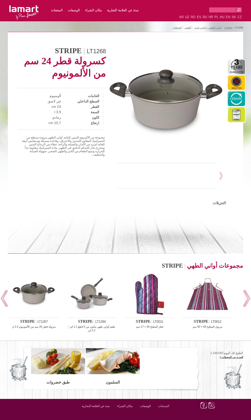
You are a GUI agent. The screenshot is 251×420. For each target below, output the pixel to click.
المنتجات (57, 10)
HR (211, 17)
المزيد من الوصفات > (231, 357)
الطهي (188, 27)
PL (216, 17)
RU (205, 17)
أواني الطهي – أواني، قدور (208, 27)
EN (228, 17)
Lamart (29, 8)
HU (222, 17)
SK (234, 17)
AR (181, 17)
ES (199, 17)
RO (193, 17)
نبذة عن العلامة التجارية (123, 10)
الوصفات (74, 10)
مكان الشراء (93, 10)
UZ (187, 17)
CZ (240, 17)
